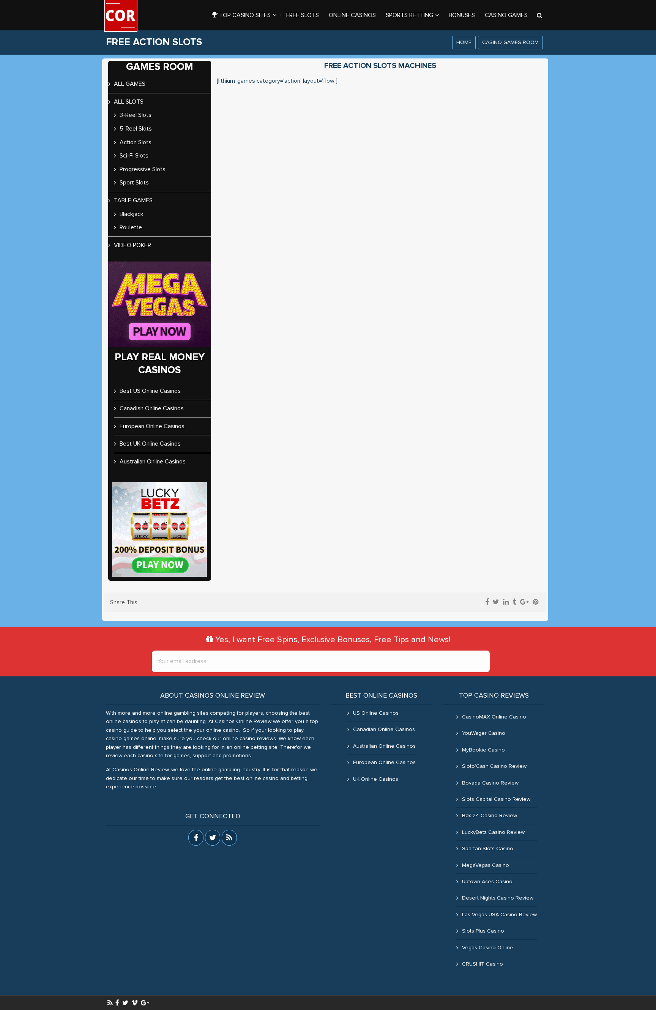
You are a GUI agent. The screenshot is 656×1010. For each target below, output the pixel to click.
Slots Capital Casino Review (496, 799)
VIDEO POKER (132, 245)
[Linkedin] (506, 602)
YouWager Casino (483, 733)
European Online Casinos (152, 426)
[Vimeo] (134, 1002)
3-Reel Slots (135, 115)
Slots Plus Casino (483, 931)
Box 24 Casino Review (489, 815)
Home (464, 42)
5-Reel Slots (136, 129)
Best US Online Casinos (150, 391)
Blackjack (132, 214)
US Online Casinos (376, 713)
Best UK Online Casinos (150, 444)
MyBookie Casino (483, 750)
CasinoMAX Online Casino (494, 717)
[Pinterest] (535, 602)
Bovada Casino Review (490, 783)
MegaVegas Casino (485, 865)
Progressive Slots (143, 169)
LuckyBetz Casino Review (493, 832)
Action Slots (135, 142)
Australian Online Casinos (153, 462)
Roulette (131, 227)
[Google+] (524, 602)
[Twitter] (496, 602)
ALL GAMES (129, 84)
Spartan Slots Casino (487, 848)
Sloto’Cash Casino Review (494, 766)
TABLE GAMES (133, 200)
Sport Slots (134, 183)
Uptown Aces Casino (487, 881)
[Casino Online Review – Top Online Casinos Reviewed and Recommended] (120, 16)
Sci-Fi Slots (134, 156)
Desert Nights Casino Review (497, 898)
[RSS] (110, 1002)
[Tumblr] (514, 602)
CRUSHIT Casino (482, 964)
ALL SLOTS (129, 102)
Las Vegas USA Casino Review (499, 914)
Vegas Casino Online (487, 947)
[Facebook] (487, 602)
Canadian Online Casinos (152, 408)
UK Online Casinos (375, 779)
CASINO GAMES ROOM (510, 42)
